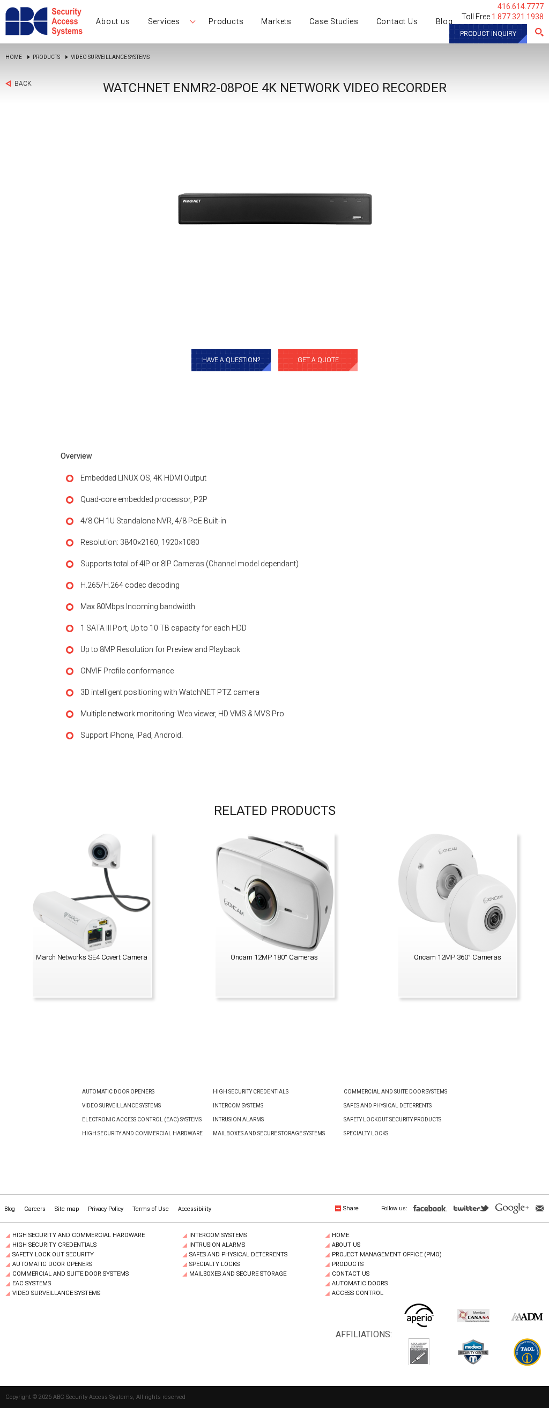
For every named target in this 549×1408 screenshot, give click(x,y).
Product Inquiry (488, 34)
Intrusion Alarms (238, 1119)
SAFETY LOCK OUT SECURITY (53, 1255)
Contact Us (350, 1274)
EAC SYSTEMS (31, 1283)
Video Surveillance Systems (110, 57)
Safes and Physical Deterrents (388, 1106)
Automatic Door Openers (118, 1092)
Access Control (357, 1293)
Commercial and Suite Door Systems (395, 1092)
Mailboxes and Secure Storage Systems (269, 1133)
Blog (9, 1208)
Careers (35, 1208)
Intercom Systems (238, 1106)
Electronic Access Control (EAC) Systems (142, 1119)
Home (13, 57)
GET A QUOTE (318, 360)
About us (346, 1245)
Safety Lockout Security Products (392, 1119)
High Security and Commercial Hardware (142, 1133)
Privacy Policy (105, 1208)
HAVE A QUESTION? (231, 360)
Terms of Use (150, 1208)
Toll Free (503, 16)
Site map (67, 1208)
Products (46, 57)
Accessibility (194, 1208)
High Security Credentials (250, 1092)
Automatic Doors (360, 1283)
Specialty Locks (366, 1133)
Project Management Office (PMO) (387, 1255)
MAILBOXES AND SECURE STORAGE (237, 1274)
